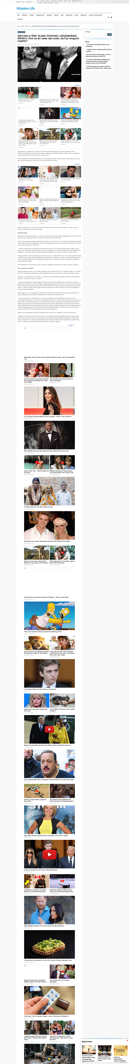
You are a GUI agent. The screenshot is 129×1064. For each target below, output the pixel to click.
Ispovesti (42, 1)
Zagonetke (74, 1)
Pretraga (87, 32)
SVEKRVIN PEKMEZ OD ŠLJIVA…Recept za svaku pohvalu (104, 1058)
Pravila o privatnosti (48, 2)
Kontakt (57, 2)
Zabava (65, 1)
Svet (38, 1)
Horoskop (39, 2)
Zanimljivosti (54, 1)
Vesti (69, 1)
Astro (79, 1)
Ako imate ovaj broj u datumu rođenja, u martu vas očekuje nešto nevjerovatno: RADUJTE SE (88, 1059)
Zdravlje (60, 1)
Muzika (48, 1)
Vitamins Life (25, 8)
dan (20, 44)
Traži (109, 34)
